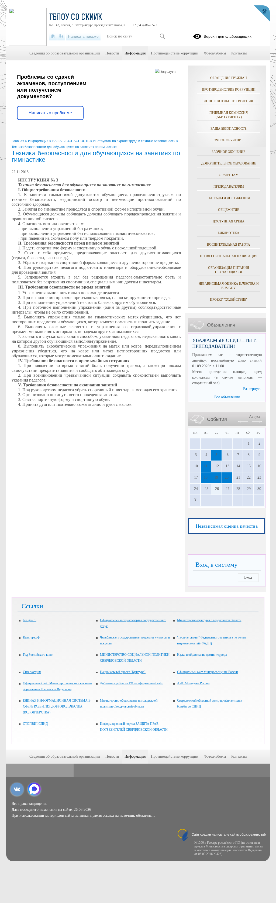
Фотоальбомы (215, 53)
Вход (248, 577)
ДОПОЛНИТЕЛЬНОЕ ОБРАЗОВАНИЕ (228, 163)
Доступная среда (228, 221)
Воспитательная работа (228, 244)
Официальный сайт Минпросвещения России (207, 672)
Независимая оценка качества (227, 526)
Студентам (229, 175)
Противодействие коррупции (229, 89)
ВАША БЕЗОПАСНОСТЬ (71, 141)
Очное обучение (228, 140)
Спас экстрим (32, 672)
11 (205, 466)
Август (254, 416)
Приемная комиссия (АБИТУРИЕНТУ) (228, 115)
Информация (38, 141)
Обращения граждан (228, 78)
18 (206, 477)
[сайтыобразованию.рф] (262, 13)
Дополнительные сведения (228, 101)
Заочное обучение (228, 152)
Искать (162, 36)
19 (216, 477)
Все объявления (227, 397)
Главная (18, 141)
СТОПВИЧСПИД (35, 724)
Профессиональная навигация (228, 256)
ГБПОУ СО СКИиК (75, 18)
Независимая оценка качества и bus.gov (229, 286)
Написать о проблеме (50, 113)
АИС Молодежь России (193, 683)
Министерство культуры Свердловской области (209, 620)
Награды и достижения (229, 198)
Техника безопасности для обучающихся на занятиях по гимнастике (64, 147)
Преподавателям (228, 186)
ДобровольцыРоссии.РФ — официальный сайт (131, 683)
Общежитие (228, 210)
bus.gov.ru (29, 620)
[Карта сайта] (61, 36)
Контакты (239, 53)
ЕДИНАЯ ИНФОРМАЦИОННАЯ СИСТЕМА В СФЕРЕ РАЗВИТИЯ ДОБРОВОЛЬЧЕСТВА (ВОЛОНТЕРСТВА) (57, 706)
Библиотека (228, 233)
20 (227, 477)
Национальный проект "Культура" (123, 672)
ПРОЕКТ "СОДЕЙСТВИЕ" (228, 299)
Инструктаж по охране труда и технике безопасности (134, 141)
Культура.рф (31, 637)
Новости (112, 53)
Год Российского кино (38, 655)
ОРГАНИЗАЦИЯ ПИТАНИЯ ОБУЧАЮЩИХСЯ (228, 270)
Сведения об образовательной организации (64, 53)
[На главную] (53, 36)
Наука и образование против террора (202, 655)
